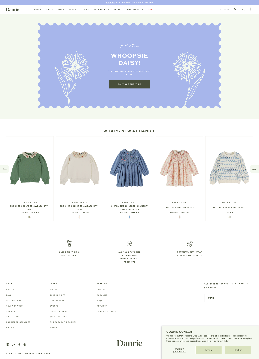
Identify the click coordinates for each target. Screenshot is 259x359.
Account (102, 295)
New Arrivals (14, 306)
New (36, 9)
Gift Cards (12, 317)
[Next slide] (254, 169)
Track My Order (106, 311)
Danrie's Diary (58, 311)
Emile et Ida (29, 203)
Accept (208, 350)
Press (53, 327)
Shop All (11, 327)
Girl (48, 9)
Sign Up (110, 2)
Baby (71, 9)
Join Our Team (58, 317)
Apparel (11, 290)
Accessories (101, 9)
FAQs (100, 300)
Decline (238, 350)
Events (54, 306)
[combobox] (226, 9)
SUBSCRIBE (248, 298)
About (53, 290)
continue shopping (129, 84)
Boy (60, 9)
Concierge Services (18, 322)
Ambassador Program (63, 322)
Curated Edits (134, 9)
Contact (102, 290)
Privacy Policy (223, 341)
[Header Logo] (12, 9)
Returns (102, 306)
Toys (84, 9)
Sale (151, 9)
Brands (10, 311)
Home (117, 9)
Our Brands (57, 300)
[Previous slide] (4, 169)
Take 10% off (57, 295)
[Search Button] (235, 9)
